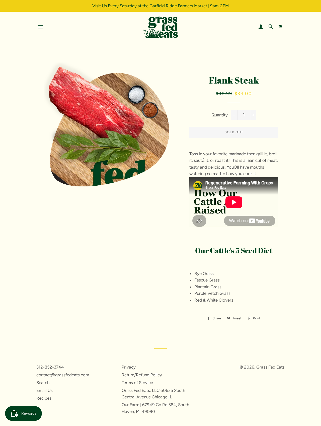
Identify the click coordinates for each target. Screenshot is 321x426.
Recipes (43, 398)
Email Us (44, 390)
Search (42, 382)
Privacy (129, 367)
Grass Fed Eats (270, 367)
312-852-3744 (50, 367)
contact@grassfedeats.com (62, 374)
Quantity (219, 114)
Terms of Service (137, 382)
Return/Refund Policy (142, 374)
